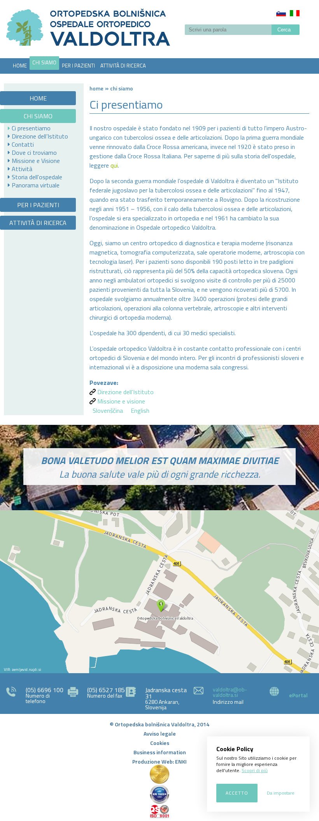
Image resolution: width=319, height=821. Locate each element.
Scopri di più (255, 770)
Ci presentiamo (31, 128)
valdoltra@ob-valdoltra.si (230, 692)
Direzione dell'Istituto (125, 392)
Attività (22, 169)
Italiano (295, 13)
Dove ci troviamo (34, 152)
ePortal (298, 695)
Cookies (159, 743)
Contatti (23, 144)
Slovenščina (281, 13)
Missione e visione (121, 401)
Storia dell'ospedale (37, 177)
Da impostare (280, 793)
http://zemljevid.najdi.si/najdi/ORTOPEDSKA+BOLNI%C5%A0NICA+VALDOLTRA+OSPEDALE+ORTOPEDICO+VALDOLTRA (159, 591)
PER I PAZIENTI (78, 65)
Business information (159, 752)
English (140, 410)
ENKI (181, 761)
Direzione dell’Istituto (40, 136)
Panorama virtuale (36, 185)
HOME (20, 65)
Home (96, 88)
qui (114, 165)
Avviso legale (160, 733)
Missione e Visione (36, 161)
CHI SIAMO (44, 62)
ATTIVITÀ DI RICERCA (123, 65)
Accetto (237, 793)
